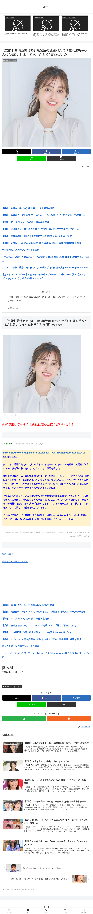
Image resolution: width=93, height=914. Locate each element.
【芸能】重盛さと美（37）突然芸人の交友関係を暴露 (28, 208)
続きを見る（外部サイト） (15, 561)
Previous (2, 27)
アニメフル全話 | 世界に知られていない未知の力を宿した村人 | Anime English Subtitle (45, 267)
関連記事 (14, 308)
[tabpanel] (17, 27)
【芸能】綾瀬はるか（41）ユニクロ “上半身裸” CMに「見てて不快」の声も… (40, 229)
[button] (61, 158)
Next (91, 27)
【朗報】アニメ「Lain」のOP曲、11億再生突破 (25, 222)
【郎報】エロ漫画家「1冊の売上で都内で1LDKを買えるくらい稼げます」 (38, 236)
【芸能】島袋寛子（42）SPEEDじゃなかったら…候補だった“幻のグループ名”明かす (44, 215)
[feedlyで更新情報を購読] (24, 718)
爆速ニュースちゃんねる (13, 687)
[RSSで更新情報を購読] (69, 718)
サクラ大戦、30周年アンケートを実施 (20, 250)
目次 (43, 291)
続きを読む (7, 554)
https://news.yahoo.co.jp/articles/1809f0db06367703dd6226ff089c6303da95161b (44, 453)
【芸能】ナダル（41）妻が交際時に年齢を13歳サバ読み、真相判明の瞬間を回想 (41, 243)
